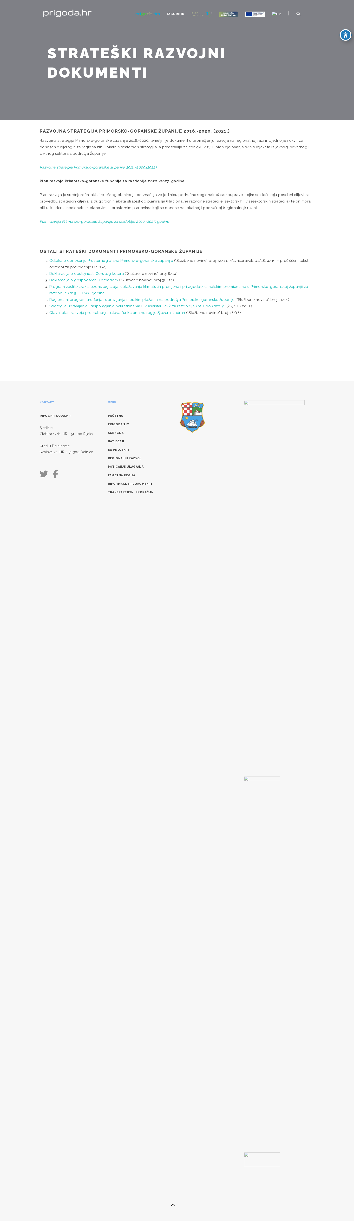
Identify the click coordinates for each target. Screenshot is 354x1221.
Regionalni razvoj (125, 458)
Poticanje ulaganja (126, 466)
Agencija (116, 433)
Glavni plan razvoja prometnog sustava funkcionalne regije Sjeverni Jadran (117, 312)
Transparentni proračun (131, 492)
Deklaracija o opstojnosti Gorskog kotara (87, 273)
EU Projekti (118, 450)
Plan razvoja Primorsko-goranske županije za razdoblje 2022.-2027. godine (104, 221)
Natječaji (116, 441)
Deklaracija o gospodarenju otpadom (84, 280)
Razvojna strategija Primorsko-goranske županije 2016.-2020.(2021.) (98, 167)
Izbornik (175, 14)
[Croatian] (277, 14)
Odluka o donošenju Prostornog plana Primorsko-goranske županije (111, 260)
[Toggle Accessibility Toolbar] (345, 35)
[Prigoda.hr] (67, 13)
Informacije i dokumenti (130, 484)
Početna (115, 416)
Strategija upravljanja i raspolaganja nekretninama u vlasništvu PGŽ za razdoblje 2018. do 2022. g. (137, 306)
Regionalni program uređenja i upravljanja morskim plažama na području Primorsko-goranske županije (142, 299)
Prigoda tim (119, 424)
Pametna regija (121, 475)
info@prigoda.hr (55, 416)
